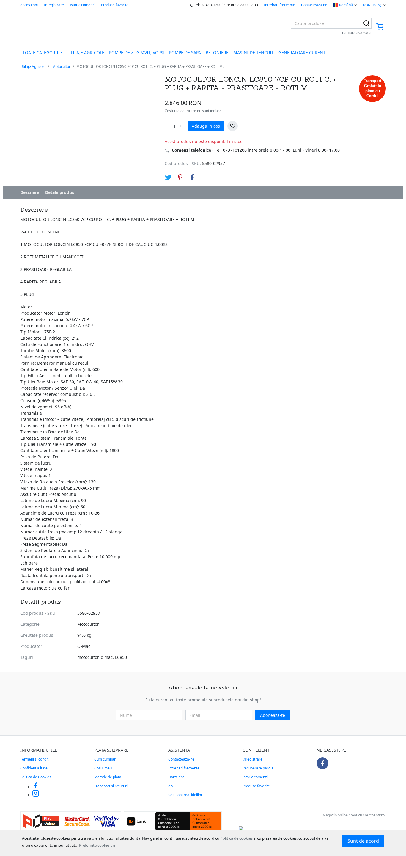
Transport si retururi (111, 785)
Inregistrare (54, 4)
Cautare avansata (357, 32)
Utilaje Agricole (85, 52)
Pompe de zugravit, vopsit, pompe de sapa (155, 52)
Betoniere (217, 52)
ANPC (173, 785)
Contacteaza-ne (314, 4)
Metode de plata (107, 777)
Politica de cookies (236, 838)
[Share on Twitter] (168, 177)
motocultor (87, 657)
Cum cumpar (105, 759)
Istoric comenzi (82, 4)
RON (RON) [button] (372, 4)
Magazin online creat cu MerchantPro (353, 815)
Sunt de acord (363, 841)
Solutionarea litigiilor (185, 794)
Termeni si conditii (35, 759)
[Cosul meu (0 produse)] (380, 27)
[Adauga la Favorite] (232, 126)
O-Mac (83, 646)
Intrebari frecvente (279, 4)
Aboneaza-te (272, 715)
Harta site (176, 777)
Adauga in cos (206, 126)
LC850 (121, 657)
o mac (107, 657)
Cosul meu (103, 768)
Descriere (29, 192)
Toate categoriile (43, 52)
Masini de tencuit (253, 52)
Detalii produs (59, 192)
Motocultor (61, 66)
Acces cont (29, 4)
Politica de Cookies (35, 777)
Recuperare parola (258, 768)
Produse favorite (114, 4)
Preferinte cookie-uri (97, 845)
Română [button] (346, 4)
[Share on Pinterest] (180, 177)
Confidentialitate (34, 768)
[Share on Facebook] (192, 177)
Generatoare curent (301, 52)
